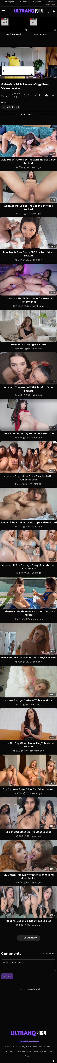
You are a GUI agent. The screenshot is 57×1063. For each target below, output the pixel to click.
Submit (7, 976)
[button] (28, 141)
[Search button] (47, 11)
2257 (14, 1047)
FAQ (51, 1051)
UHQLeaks (36, 2)
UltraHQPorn (9, 2)
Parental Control (40, 1051)
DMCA (7, 1047)
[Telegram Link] (53, 1061)
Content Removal (23, 1051)
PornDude (50, 4)
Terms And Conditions (43, 1047)
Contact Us (8, 1051)
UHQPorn (23, 2)
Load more (30, 937)
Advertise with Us (28, 1041)
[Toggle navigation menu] (3, 11)
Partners (28, 1056)
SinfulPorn (50, 2)
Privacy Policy (25, 1047)
